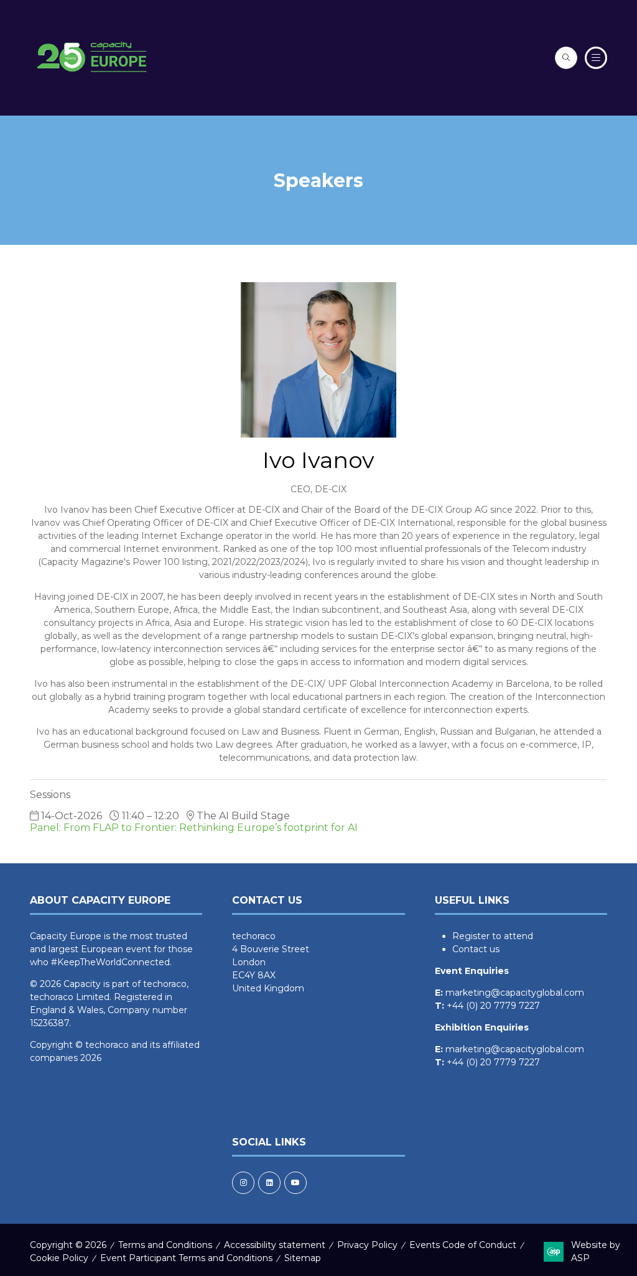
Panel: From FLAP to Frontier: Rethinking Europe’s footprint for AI (194, 827)
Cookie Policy (59, 1258)
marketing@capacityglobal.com (514, 992)
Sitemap (302, 1258)
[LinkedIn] (269, 1183)
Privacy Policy (367, 1245)
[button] (566, 58)
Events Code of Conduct (462, 1245)
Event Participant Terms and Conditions (186, 1258)
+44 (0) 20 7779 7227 (493, 1005)
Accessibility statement (274, 1245)
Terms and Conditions (165, 1245)
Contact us (476, 949)
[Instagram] (243, 1183)
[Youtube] (295, 1183)
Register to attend (492, 936)
